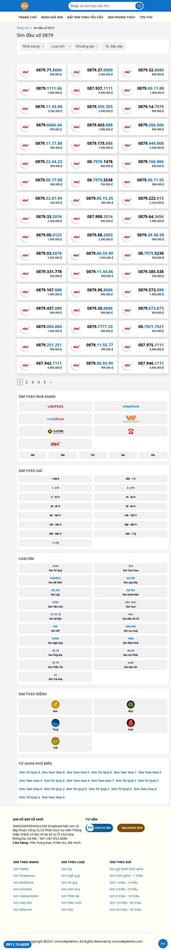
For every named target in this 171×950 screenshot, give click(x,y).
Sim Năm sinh (71, 902)
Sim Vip (66, 869)
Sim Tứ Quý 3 (99, 789)
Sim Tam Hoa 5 (78, 772)
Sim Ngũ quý (70, 875)
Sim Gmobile (22, 889)
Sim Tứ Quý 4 (29, 797)
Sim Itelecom (22, 909)
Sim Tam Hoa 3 (30, 780)
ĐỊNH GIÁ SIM (52, 17)
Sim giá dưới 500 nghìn (126, 869)
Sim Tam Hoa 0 (53, 772)
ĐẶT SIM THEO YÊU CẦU (85, 17)
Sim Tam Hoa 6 (53, 797)
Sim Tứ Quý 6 (77, 789)
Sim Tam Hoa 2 (149, 772)
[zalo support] (163, 943)
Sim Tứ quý (69, 882)
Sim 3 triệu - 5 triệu (123, 889)
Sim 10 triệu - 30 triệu (125, 902)
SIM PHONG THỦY (121, 17)
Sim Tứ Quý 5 (121, 789)
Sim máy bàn (22, 902)
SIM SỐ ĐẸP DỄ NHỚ (28, 819)
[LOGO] (24, 6)
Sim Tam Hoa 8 (145, 789)
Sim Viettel (20, 869)
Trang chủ (23, 28)
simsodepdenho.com (127, 941)
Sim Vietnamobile (25, 896)
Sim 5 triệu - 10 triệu (124, 896)
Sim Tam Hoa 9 (30, 789)
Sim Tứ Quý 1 (126, 780)
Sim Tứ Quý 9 (29, 772)
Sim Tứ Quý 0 (101, 772)
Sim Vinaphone (24, 875)
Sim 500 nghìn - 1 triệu (126, 875)
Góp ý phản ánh (132, 828)
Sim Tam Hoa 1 (125, 772)
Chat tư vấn (103, 828)
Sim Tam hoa (70, 889)
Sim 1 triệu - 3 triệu (123, 882)
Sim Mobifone (23, 882)
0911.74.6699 (17, 944)
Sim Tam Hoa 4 (78, 780)
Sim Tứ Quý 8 (54, 780)
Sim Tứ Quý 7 (148, 780)
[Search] (139, 5)
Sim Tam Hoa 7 (102, 780)
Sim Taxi (67, 909)
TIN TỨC (146, 17)
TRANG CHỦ (27, 17)
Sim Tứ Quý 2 (54, 789)
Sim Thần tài (70, 896)
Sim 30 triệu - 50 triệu (125, 909)
